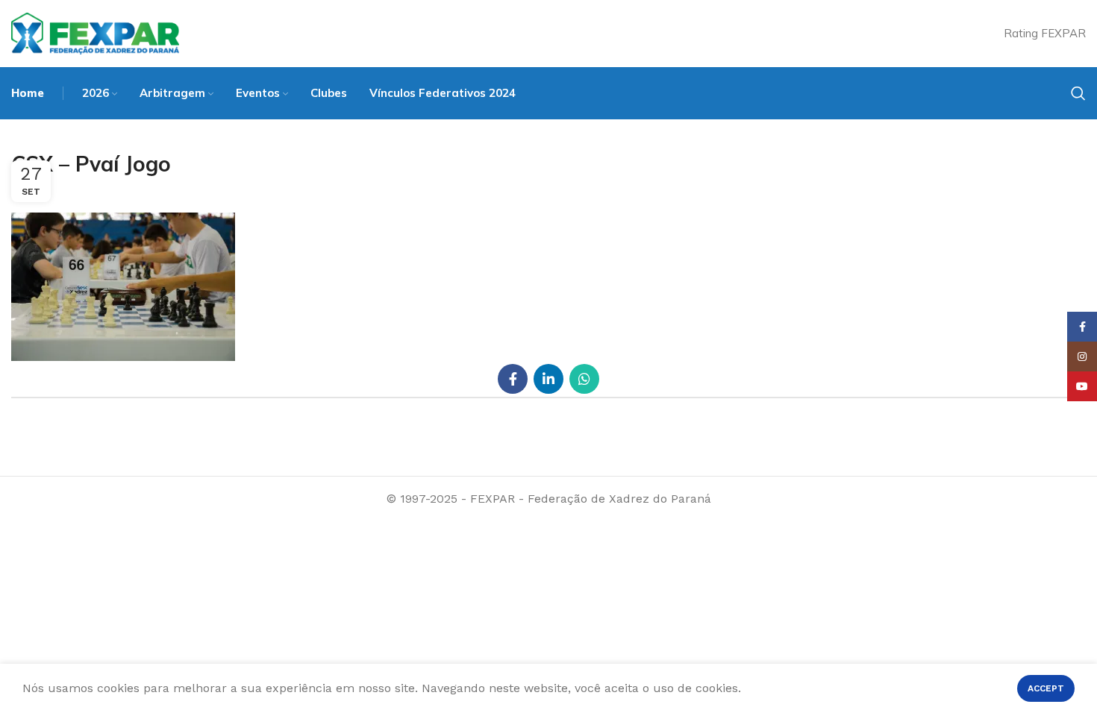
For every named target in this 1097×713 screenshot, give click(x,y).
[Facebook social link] (513, 379)
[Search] (1078, 93)
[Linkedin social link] (548, 379)
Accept (1046, 688)
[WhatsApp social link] (584, 379)
